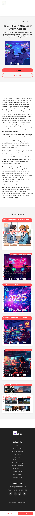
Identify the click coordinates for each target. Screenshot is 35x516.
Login (25, 513)
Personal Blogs (17, 448)
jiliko (17, 445)
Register (9, 513)
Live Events (17, 454)
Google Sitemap (17, 477)
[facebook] (10, 494)
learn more (17, 75)
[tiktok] (19, 494)
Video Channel (17, 471)
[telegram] (24, 494)
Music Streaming (17, 463)
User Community (17, 451)
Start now (17, 70)
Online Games (17, 460)
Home (9, 22)
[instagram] (15, 494)
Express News (16, 22)
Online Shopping (17, 466)
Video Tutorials (17, 468)
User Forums (17, 457)
